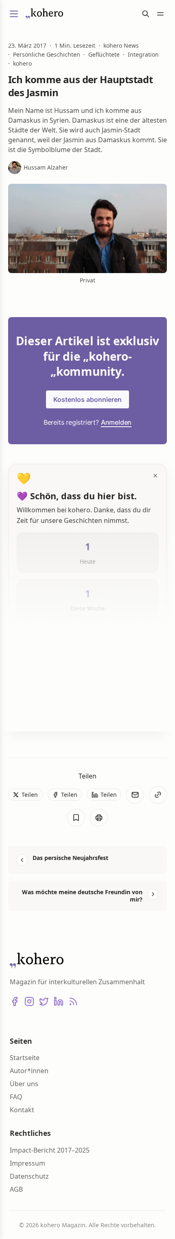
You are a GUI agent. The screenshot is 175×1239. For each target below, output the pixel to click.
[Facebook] (15, 1001)
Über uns (24, 1083)
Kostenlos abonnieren (87, 399)
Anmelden (116, 422)
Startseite (24, 1057)
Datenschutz (29, 1176)
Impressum (27, 1163)
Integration (143, 54)
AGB (16, 1189)
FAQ (16, 1096)
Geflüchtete (104, 54)
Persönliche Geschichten (46, 54)
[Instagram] (29, 1001)
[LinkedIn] (58, 1001)
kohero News (121, 46)
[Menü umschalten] (14, 14)
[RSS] (73, 1001)
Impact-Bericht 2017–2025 (50, 1150)
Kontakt (22, 1109)
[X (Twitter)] (44, 1001)
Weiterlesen (44, 712)
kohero (22, 63)
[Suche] (145, 13)
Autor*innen (29, 1070)
